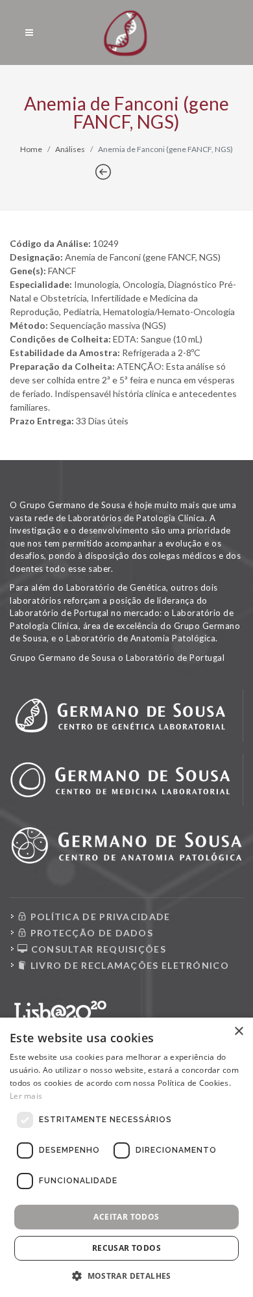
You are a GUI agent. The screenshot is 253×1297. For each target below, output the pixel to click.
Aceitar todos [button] (126, 1216)
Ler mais (26, 1095)
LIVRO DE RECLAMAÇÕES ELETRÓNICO (128, 965)
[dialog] (126, 1157)
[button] (126, 1275)
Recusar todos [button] (126, 1247)
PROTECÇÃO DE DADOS (90, 932)
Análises (70, 149)
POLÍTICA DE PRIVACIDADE (98, 916)
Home (31, 149)
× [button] (238, 1031)
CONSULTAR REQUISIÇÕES (97, 949)
